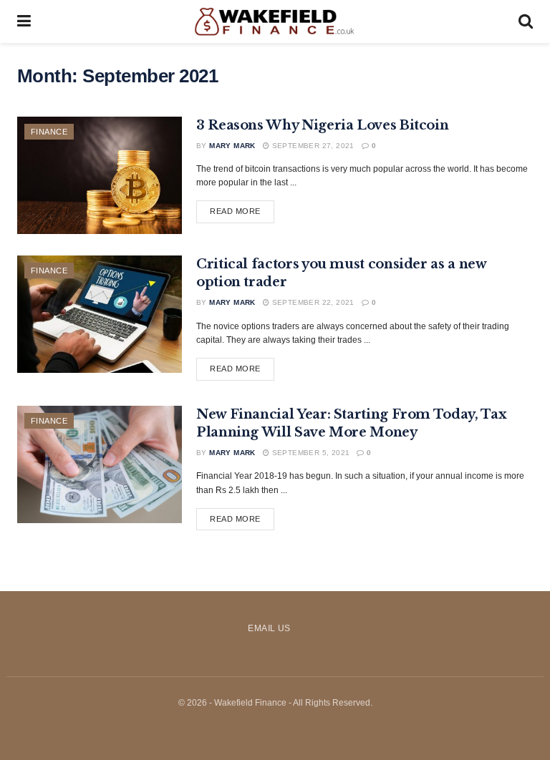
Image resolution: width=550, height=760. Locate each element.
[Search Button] (525, 21)
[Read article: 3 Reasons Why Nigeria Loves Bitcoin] (99, 175)
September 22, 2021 (311, 302)
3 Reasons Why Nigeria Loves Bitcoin (322, 125)
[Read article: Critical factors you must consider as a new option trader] (99, 314)
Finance (49, 131)
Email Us (269, 628)
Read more (242, 210)
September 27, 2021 (311, 146)
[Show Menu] (24, 21)
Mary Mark (232, 146)
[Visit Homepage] (274, 21)
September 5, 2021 (309, 453)
